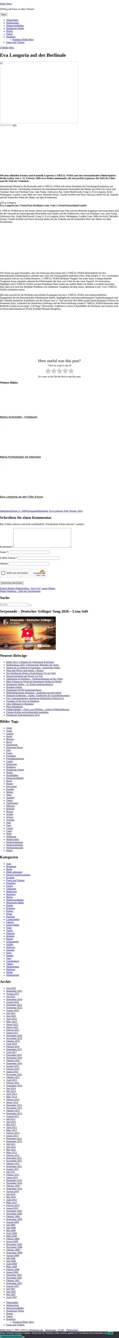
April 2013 (11, 1127)
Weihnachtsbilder (14, 845)
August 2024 (12, 1002)
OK (110, 1333)
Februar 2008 (12, 1269)
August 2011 (12, 1169)
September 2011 (14, 1166)
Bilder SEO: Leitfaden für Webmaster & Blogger (30, 662)
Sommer (10, 820)
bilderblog (5, 511)
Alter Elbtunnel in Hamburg (20, 704)
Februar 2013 (12, 1133)
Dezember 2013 (14, 1105)
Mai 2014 (11, 1091)
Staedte (9, 955)
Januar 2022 (12, 1027)
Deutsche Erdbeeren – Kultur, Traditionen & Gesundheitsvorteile (38, 695)
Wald (8, 833)
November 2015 (14, 1074)
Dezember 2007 (14, 1275)
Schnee (9, 817)
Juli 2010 (10, 1194)
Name (4, 552)
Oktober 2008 (13, 1250)
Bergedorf (11, 866)
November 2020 (14, 1035)
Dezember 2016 (14, 1055)
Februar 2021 (12, 1030)
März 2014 (11, 1096)
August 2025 (12, 993)
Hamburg (10, 36)
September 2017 (14, 1049)
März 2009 (11, 1236)
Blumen (10, 739)
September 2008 (14, 1252)
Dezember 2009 (14, 1211)
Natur (9, 795)
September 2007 (14, 1283)
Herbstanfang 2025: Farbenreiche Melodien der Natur (32, 665)
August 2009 (12, 1222)
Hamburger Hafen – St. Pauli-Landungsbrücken (29, 684)
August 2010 (12, 1191)
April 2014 (11, 1094)
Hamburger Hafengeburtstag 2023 (23, 715)
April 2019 (11, 1044)
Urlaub (9, 828)
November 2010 (14, 1183)
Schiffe (9, 814)
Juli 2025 (10, 996)
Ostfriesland (12, 803)
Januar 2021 (12, 1032)
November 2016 (14, 1057)
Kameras (10, 908)
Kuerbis (10, 789)
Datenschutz (72, 1330)
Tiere (8, 825)
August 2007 (12, 1286)
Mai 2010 (11, 1197)
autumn (9, 733)
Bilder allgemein (14, 872)
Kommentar (6, 546)
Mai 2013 (11, 1124)
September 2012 (14, 1141)
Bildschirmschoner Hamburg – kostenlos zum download (33, 692)
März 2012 (11, 1152)
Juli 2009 (10, 1225)
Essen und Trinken (15, 42)
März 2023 (11, 1021)
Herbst (9, 31)
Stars (80, 511)
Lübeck (10, 922)
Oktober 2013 (13, 1110)
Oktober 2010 (13, 1186)
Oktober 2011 (13, 1163)
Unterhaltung (12, 961)
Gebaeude (11, 888)
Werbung (10, 969)
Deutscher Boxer (14, 747)
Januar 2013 (12, 1135)
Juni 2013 (11, 1122)
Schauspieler (33, 511)
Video (9, 831)
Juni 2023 (11, 1016)
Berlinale (43, 511)
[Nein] (23, 1337)
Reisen (9, 811)
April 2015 (11, 1080)
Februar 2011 (12, 1174)
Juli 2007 (10, 1289)
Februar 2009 (12, 1238)
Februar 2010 (12, 1205)
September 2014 (14, 1085)
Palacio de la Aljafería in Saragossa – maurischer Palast (33, 667)
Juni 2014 (11, 1088)
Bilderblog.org (36, 1330)
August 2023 (12, 1010)
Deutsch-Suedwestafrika (18, 874)
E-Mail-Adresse (8, 558)
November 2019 (14, 1038)
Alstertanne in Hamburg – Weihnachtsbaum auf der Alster (34, 679)
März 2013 (11, 1130)
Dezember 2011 (14, 1158)
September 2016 (14, 1063)
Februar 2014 (12, 1099)
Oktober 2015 (13, 1077)
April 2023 (11, 1018)
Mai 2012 (11, 1149)
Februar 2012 (12, 1155)
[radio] (48, 371)
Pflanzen (10, 806)
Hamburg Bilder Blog (23, 39)
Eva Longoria (56, 511)
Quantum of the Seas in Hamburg (22, 701)
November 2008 (14, 1247)
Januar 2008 (12, 1272)
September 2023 (14, 1007)
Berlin (9, 736)
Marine (9, 792)
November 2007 (14, 1277)
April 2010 (11, 1199)
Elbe (8, 750)
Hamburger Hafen (15, 28)
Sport (8, 952)
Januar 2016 (12, 1071)
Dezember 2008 (14, 1244)
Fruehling (11, 756)
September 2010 (14, 1188)
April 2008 (11, 1264)
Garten (9, 761)
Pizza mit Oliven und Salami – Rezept (24, 670)
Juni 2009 (11, 1227)
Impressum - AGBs (54, 1330)
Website (4, 563)
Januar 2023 (12, 1024)
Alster (9, 728)
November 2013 (14, 1108)
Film (66, 511)
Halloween (11, 764)
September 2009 (14, 1219)
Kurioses (10, 916)
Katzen (9, 911)
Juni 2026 (11, 988)
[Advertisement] (59, 150)
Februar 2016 (12, 1069)
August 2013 (12, 1116)
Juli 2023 (10, 1013)
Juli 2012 (10, 1144)
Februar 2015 (12, 1083)
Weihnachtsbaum (14, 842)
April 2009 (11, 1233)
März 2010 (11, 1202)
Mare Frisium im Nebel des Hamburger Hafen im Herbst (34, 681)
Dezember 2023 (14, 1005)
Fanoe (9, 753)
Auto (8, 863)
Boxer (9, 742)
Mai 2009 (11, 1230)
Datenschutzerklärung (11, 1336)
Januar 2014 (12, 1102)
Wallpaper (11, 836)
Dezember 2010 (14, 1180)
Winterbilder (12, 20)
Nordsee (10, 797)
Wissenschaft (12, 975)
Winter (9, 850)
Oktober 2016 (13, 1060)
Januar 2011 (12, 1177)
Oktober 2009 (13, 1216)
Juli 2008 (10, 1258)
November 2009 (14, 1213)
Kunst (9, 913)
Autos (9, 730)
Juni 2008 (11, 1261)
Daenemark (12, 744)
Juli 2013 (10, 1119)
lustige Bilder (12, 925)
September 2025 (14, 991)
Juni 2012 (11, 1147)
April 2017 (11, 1052)
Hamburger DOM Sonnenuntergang (24, 690)
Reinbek (10, 808)
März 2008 (11, 1266)
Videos (9, 964)
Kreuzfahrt (11, 786)
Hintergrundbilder (15, 25)
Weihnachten (12, 23)
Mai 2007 (11, 1294)
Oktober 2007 (13, 1280)
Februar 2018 (12, 1046)
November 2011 (14, 1160)
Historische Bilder (15, 902)
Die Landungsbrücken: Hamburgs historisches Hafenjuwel (35, 698)
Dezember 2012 (14, 1138)
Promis (73, 511)
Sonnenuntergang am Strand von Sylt (24, 676)
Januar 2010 (12, 1208)
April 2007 (11, 1297)
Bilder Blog (5, 3)
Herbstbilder (12, 775)
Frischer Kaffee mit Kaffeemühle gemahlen (27, 712)
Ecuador (10, 877)
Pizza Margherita (14, 706)
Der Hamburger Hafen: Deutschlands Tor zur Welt (31, 673)
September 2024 (14, 999)
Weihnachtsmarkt (14, 847)
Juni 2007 (11, 1291)
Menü (3, 14)
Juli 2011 (10, 1172)
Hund (9, 781)
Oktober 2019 (13, 1041)
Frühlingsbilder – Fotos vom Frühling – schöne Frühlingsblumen (37, 709)
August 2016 (12, 1066)
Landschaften (12, 919)
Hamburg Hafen (14, 687)
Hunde (9, 783)
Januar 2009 (12, 1241)
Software (10, 947)
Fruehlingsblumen (15, 758)
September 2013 (14, 1113)
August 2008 (12, 1255)
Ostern (9, 34)
